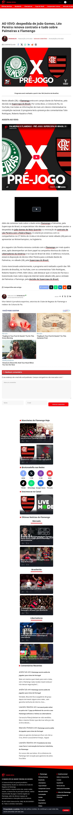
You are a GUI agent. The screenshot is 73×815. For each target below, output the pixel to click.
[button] (66, 810)
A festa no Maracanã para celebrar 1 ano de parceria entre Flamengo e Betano (36, 437)
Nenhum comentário (40, 38)
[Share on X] (21, 44)
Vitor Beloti (12, 38)
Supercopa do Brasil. (21, 104)
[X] (65, 296)
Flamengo (25, 100)
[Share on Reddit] (32, 44)
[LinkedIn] (70, 296)
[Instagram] (68, 296)
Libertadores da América (13, 253)
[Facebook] (62, 296)
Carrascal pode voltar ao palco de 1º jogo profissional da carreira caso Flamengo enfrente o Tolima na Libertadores (36, 710)
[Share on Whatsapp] (25, 44)
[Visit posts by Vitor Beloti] (5, 39)
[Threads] (49, 484)
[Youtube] (49, 474)
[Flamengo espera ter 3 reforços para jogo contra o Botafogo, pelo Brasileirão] (36, 584)
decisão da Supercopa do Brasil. (44, 279)
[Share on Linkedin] (28, 44)
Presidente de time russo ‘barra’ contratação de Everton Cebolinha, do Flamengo (36, 746)
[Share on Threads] (35, 44)
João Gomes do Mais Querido (27, 229)
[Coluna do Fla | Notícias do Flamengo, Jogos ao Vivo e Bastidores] (9, 2)
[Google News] (40, 484)
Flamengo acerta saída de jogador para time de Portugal (35, 561)
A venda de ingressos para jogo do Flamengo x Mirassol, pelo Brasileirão (34, 609)
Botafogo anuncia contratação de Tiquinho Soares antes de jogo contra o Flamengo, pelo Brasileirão (36, 538)
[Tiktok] (23, 484)
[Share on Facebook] (18, 44)
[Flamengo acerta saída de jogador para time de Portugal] (36, 557)
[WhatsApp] (31, 484)
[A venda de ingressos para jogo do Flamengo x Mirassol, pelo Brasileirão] (36, 605)
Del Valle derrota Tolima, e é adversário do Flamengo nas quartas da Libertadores (36, 658)
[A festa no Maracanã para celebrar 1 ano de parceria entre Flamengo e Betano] (36, 433)
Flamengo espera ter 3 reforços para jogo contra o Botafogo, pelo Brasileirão (35, 588)
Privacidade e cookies (11, 809)
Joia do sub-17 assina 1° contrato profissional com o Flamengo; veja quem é (36, 458)
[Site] (60, 296)
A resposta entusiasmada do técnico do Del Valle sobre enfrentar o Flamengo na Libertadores (36, 635)
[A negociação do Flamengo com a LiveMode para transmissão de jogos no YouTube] (36, 504)
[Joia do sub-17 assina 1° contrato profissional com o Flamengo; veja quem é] (36, 455)
